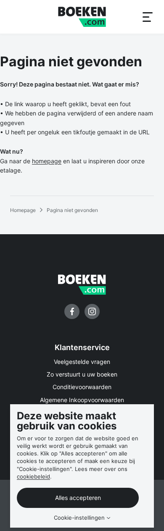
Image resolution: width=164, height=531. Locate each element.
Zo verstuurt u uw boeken (82, 374)
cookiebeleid (33, 476)
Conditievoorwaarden (82, 386)
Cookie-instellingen (79, 518)
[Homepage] (82, 17)
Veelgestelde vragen (82, 361)
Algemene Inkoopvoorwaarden (82, 399)
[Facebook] (72, 311)
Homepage (23, 210)
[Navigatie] (147, 17)
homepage (46, 161)
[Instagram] (92, 311)
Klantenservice (82, 347)
